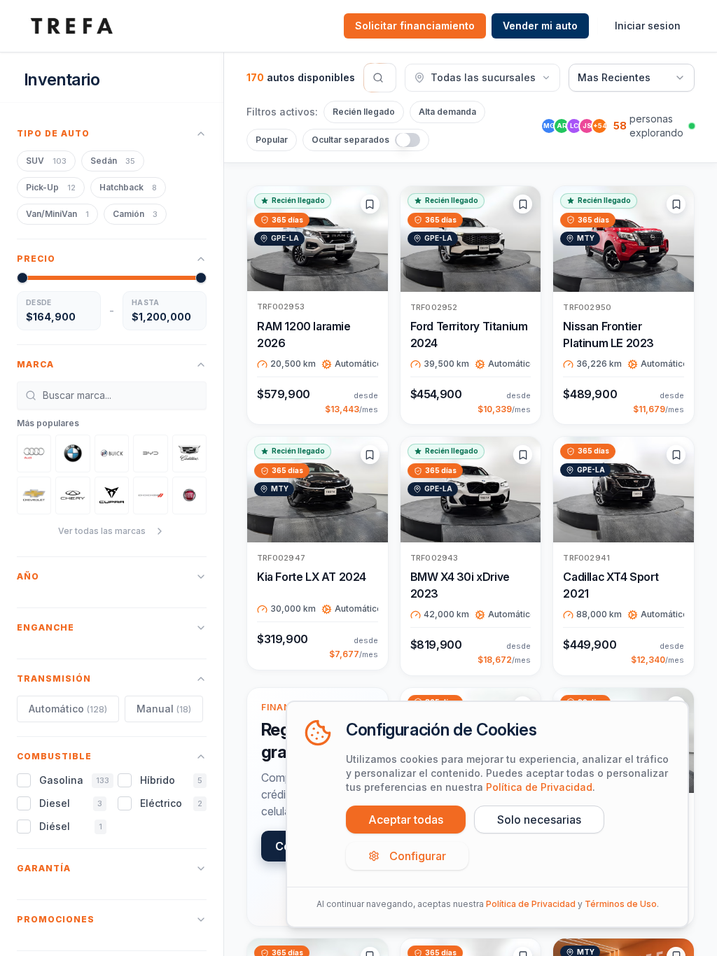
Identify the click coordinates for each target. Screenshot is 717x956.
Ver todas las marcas (102, 531)
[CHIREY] (72, 495)
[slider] (22, 277)
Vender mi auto (540, 25)
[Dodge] (150, 495)
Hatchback (128, 187)
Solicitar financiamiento (415, 25)
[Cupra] (112, 495)
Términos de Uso (621, 904)
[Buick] (112, 453)
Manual (164, 709)
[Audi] (34, 453)
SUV (46, 160)
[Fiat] (189, 495)
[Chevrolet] (34, 495)
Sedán (112, 160)
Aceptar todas (405, 820)
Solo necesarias (539, 820)
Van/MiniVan (57, 214)
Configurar (417, 856)
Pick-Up (51, 187)
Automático (68, 709)
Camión (135, 214)
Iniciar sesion (648, 25)
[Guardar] (370, 204)
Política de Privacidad (539, 787)
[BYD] (150, 453)
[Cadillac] (189, 453)
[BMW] (72, 453)
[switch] (407, 140)
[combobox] (632, 78)
